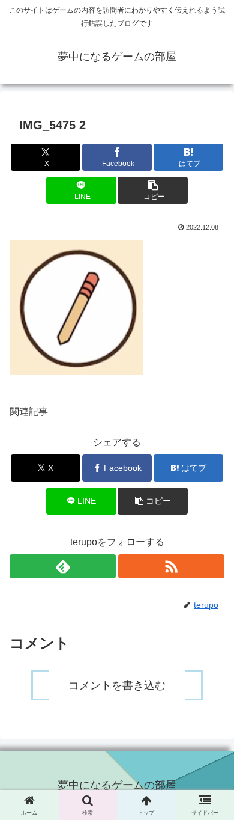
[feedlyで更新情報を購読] (63, 566)
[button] (152, 190)
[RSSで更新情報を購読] (171, 566)
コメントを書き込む (117, 685)
